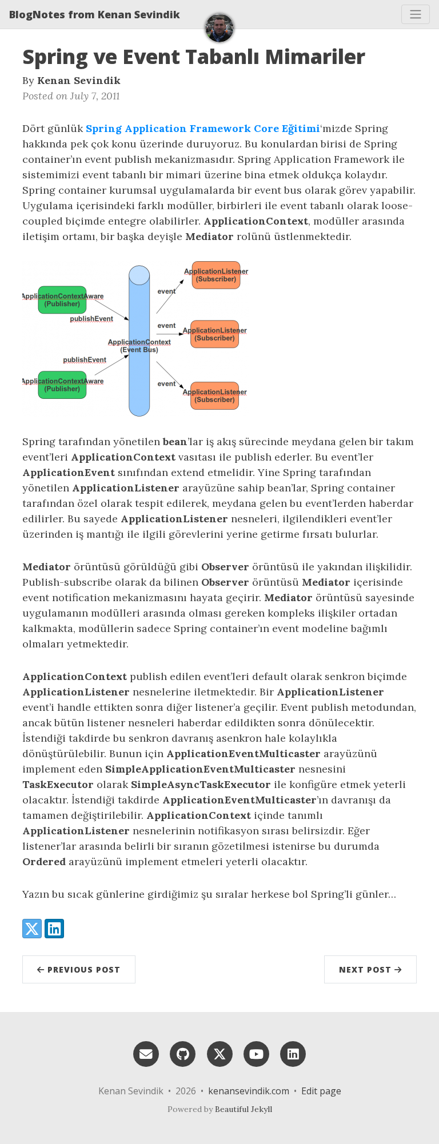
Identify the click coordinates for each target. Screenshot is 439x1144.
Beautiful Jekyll (243, 1109)
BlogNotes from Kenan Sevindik (94, 14)
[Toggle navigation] (415, 14)
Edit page (321, 1091)
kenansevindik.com (248, 1091)
